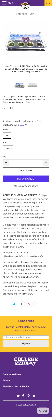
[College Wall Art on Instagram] (33, 396)
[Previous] (6, 47)
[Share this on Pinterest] (29, 304)
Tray (7, 135)
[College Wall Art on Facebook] (23, 396)
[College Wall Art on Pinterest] (28, 396)
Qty (4, 156)
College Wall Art (29, 405)
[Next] (46, 47)
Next (32, 14)
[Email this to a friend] (37, 304)
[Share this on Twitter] (14, 304)
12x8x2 (8, 148)
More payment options (26, 186)
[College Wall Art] (26, 3)
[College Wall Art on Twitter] (18, 396)
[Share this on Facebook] (22, 304)
